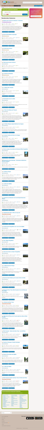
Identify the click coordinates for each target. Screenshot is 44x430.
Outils (3, 5)
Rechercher (25, 14)
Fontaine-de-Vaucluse (6, 404)
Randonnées (8, 5)
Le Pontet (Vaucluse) (14, 398)
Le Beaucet (12, 397)
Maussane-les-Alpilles (14, 402)
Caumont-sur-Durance (6, 396)
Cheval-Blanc (5, 401)
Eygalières (4, 403)
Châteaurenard (5, 400)
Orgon (12, 404)
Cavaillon (4, 397)
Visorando (3, 7)
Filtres (6, 14)
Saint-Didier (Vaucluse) (23, 399)
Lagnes (12, 396)
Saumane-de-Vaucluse (23, 403)
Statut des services (19, 428)
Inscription (36, 5)
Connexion (40, 5)
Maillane (12, 401)
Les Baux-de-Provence (14, 400)
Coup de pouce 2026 (5, 422)
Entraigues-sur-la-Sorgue (6, 402)
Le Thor (12, 399)
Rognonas (21, 397)
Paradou (12, 405)
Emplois (3, 419)
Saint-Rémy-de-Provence (23, 400)
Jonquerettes (5, 406)
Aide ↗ (12, 5)
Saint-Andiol (21, 398)
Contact (3, 424)
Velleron (21, 406)
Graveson (4, 405)
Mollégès (12, 403)
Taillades (21, 404)
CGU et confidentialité (5, 416)
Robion (21, 396)
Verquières (21, 407)
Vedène (21, 405)
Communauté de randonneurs (6, 425)
